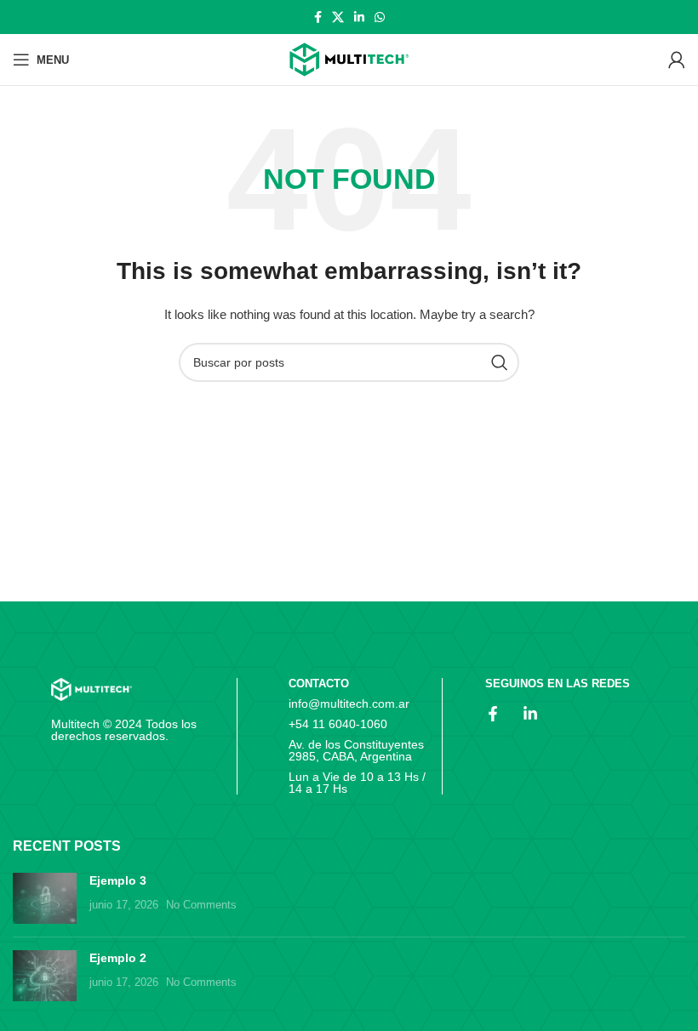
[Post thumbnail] (45, 898)
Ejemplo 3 (117, 880)
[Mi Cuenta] (677, 60)
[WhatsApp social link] (379, 17)
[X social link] (338, 17)
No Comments (201, 905)
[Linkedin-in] (530, 713)
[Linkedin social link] (359, 17)
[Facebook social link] (318, 17)
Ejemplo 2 (117, 958)
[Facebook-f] (493, 713)
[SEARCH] (499, 362)
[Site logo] (349, 60)
